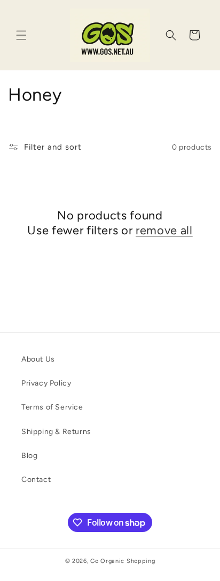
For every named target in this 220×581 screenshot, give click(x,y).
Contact (36, 479)
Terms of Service (52, 407)
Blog (29, 455)
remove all (164, 230)
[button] (21, 35)
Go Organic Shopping (122, 561)
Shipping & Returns (56, 431)
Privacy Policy (46, 383)
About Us (38, 359)
